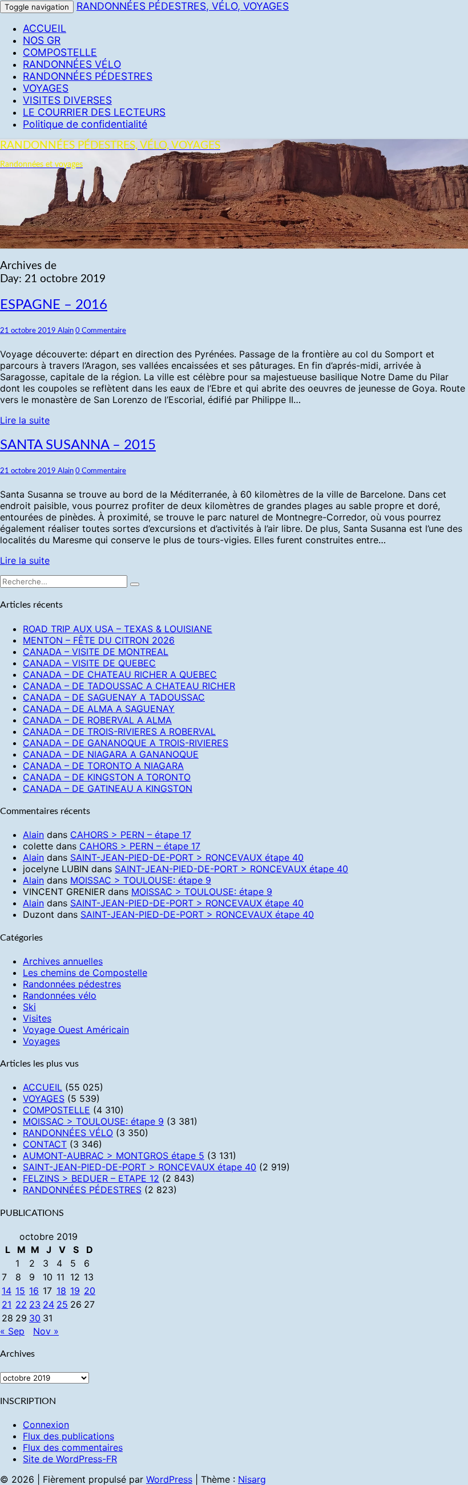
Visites (37, 1018)
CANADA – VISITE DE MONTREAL (95, 651)
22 (21, 1304)
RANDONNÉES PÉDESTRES (87, 76)
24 (48, 1304)
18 (61, 1290)
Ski (29, 1006)
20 (89, 1290)
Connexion (46, 1424)
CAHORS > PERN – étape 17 (130, 834)
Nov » (46, 1331)
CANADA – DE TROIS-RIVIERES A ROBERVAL (119, 731)
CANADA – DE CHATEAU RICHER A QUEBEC (120, 674)
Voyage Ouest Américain (76, 1029)
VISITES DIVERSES (67, 100)
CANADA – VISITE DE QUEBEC (89, 663)
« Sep (12, 1331)
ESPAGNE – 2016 (53, 305)
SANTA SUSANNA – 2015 (78, 445)
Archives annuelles (63, 961)
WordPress (169, 1479)
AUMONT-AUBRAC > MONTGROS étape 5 (113, 1155)
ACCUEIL (44, 28)
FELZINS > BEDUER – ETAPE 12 (91, 1178)
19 (75, 1290)
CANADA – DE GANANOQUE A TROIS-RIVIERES (125, 742)
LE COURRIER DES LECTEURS (94, 112)
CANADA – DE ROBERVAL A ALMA (97, 720)
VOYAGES (45, 88)
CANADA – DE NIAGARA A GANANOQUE (111, 754)
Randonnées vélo (59, 995)
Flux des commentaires (73, 1447)
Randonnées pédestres (72, 984)
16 (34, 1290)
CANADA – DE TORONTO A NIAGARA (103, 765)
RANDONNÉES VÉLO (72, 64)
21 (6, 1304)
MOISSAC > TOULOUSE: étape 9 (140, 880)
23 (35, 1304)
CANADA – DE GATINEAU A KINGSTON (107, 788)
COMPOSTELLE (60, 52)
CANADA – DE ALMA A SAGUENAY (99, 708)
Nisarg (252, 1479)
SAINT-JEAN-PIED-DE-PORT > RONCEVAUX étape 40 (187, 857)
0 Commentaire (100, 331)
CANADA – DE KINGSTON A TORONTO (107, 777)
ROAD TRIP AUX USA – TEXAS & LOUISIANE (117, 628)
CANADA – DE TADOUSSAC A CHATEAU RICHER (129, 685)
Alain (66, 331)
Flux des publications (68, 1436)
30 (35, 1318)
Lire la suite (25, 420)
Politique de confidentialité (85, 124)
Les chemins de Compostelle (85, 972)
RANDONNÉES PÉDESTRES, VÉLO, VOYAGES (182, 6)
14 (6, 1290)
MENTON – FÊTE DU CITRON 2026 (99, 640)
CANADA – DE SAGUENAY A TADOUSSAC (114, 697)
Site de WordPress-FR (70, 1458)
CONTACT (45, 1144)
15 (20, 1290)
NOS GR (41, 40)
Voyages (41, 1041)
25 (62, 1304)
